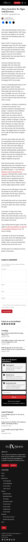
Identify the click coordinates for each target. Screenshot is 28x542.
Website (3, 298)
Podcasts (3, 514)
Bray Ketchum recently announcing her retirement (13, 172)
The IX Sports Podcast (8, 517)
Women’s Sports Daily (8, 519)
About (2, 475)
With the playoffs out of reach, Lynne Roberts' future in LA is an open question (13, 348)
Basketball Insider (7, 496)
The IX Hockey (6, 486)
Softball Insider (6, 509)
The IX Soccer (6, 488)
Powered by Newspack (6, 535)
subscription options (18, 403)
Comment (4, 269)
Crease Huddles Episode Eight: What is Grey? (12, 430)
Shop (2, 522)
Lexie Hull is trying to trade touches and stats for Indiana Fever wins (12, 341)
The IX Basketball (7, 483)
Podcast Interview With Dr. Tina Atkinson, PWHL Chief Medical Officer (13, 422)
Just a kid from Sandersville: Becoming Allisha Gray (12, 334)
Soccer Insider (6, 506)
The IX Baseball (7, 481)
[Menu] (22, 3)
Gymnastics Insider (8, 501)
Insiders (3, 491)
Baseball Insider (7, 493)
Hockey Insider (7, 504)
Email (3, 291)
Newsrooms (4, 478)
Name (3, 284)
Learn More (5, 465)
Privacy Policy (4, 537)
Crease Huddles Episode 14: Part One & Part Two (12, 415)
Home (2, 473)
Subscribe (17, 2)
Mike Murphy (9, 18)
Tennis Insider (6, 511)
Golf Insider (6, 499)
